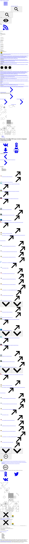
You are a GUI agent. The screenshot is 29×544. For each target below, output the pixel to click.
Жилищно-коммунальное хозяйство (12, 59)
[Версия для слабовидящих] (5, 20)
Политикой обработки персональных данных (5, 541)
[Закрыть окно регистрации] (5, 522)
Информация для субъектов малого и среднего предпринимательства (11, 56)
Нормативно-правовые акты (17, 64)
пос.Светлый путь (19, 72)
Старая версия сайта (17, 463)
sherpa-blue (3, 537)
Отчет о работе (17, 62)
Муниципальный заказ (6, 60)
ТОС (17, 57)
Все (2, 168)
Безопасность (24, 462)
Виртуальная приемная (4, 463)
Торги (7, 76)
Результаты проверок (5, 78)
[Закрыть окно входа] (5, 514)
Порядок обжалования (3, 64)
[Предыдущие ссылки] (5, 304)
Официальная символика (22, 62)
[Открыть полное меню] (5, 67)
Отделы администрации (12, 62)
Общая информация (8, 72)
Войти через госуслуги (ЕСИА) (6, 518)
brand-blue (3, 534)
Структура (9, 78)
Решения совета (23, 64)
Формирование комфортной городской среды (5, 58)
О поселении (4, 72)
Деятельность (8, 462)
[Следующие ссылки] (17, 304)
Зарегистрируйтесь (2, 519)
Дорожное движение (23, 55)
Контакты (18, 462)
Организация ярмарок (14, 72)
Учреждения (23, 57)
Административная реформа (3, 62)
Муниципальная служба (14, 78)
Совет (22, 462)
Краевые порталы (4, 170)
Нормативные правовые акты (3, 86)
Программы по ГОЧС (12, 86)
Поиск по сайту (2, 11)
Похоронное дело (17, 60)
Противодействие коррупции (11, 76)
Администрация (2, 61)
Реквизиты (1, 81)
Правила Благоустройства (24, 72)
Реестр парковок (11, 57)
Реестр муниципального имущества (4, 57)
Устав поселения (20, 57)
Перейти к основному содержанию (4, 0)
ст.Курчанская (15, 57)
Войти (1, 24)
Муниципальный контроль (12, 60)
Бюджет (8, 62)
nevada (2, 536)
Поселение (5, 462)
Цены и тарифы (13, 58)
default (2, 533)
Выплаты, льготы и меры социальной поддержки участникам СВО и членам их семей (10, 55)
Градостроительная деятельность (4, 59)
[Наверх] (5, 456)
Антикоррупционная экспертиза (10, 64)
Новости (3, 136)
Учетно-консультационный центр (19, 86)
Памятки (9, 86)
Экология (16, 58)
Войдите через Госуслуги (3, 531)
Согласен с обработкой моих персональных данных (6, 528)
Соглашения (26, 64)
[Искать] (16, 9)
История (21, 56)
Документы (2, 63)
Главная (3, 462)
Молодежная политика (20, 59)
